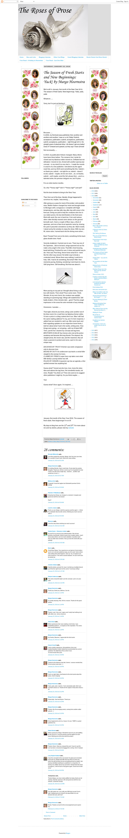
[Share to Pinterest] (80, 439)
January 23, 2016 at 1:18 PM (56, 616)
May (94, 214)
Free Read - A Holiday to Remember (31, 60)
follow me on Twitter (102, 183)
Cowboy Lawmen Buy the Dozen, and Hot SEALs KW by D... (100, 278)
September (96, 205)
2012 (93, 337)
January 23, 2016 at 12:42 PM (56, 583)
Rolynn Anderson (53, 576)
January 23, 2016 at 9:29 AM (56, 487)
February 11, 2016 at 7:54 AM (56, 809)
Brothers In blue (52, 441)
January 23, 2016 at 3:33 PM (56, 713)
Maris (49, 548)
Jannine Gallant (52, 565)
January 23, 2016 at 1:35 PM (56, 655)
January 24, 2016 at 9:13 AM (56, 738)
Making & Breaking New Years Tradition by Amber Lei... (99, 305)
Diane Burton (52, 730)
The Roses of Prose (44, 10)
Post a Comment (50, 812)
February (95, 221)
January (95, 223)
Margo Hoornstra (61, 441)
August (95, 207)
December (96, 197)
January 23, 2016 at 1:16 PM (56, 604)
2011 (93, 339)
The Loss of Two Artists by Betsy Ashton (100, 236)
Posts (25, 202)
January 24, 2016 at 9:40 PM (56, 770)
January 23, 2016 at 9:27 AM (56, 475)
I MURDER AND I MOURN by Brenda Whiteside (100, 249)
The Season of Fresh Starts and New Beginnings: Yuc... (100, 254)
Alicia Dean (51, 621)
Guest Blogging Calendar (76, 57)
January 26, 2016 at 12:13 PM (56, 783)
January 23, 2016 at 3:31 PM (56, 691)
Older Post (82, 816)
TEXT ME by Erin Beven (99, 233)
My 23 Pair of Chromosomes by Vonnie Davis (98, 316)
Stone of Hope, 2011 (98, 274)
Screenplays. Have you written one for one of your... (99, 325)
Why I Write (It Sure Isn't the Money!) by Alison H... (100, 309)
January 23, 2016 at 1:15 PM (56, 593)
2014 (93, 332)
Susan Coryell (52, 645)
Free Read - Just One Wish (54, 60)
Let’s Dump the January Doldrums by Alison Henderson (99, 283)
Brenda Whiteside (53, 454)
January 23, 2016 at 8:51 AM (56, 460)
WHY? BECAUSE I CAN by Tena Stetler (100, 226)
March (95, 219)
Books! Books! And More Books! (97, 57)
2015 (93, 330)
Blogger (68, 833)
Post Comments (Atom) (57, 819)
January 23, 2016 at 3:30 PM (56, 666)
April (94, 216)
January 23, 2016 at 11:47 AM (56, 571)
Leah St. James (52, 508)
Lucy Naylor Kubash (54, 755)
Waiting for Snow (97, 312)
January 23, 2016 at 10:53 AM (56, 542)
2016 (93, 195)
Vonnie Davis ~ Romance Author (57, 531)
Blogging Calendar (45, 57)
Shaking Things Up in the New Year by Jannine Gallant (100, 270)
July (94, 209)
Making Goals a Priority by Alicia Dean (100, 266)
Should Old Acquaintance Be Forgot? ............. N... (100, 296)
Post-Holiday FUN (98, 287)
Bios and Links (31, 57)
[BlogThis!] (74, 439)
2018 (93, 191)
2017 (93, 193)
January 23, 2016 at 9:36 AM (56, 502)
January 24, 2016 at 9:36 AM (56, 750)
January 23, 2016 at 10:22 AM (56, 526)
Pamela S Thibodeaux (54, 492)
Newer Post (47, 816)
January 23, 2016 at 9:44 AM (56, 516)
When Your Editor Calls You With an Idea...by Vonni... (100, 292)
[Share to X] (76, 439)
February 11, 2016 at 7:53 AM (56, 797)
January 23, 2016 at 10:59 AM (56, 559)
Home (21, 57)
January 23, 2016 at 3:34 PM (56, 725)
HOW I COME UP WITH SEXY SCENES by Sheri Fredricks (100, 245)
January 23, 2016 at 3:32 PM (56, 701)
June (94, 212)
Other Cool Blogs (59, 57)
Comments (26, 205)
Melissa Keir (51, 481)
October (95, 202)
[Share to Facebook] (78, 439)
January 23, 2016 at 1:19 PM (56, 639)
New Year (68, 441)
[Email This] (72, 439)
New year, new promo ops (100, 289)
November (96, 200)
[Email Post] (68, 439)
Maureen (50, 521)
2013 (93, 335)
